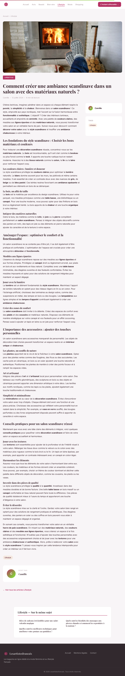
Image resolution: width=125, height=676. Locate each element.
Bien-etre (51, 4)
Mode (70, 4)
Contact (93, 653)
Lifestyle (61, 4)
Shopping (79, 4)
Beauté (41, 4)
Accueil (26, 4)
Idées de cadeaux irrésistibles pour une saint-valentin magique (38, 621)
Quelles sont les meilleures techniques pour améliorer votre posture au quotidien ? (38, 630)
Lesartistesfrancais (21, 653)
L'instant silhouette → (109, 4)
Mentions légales (80, 653)
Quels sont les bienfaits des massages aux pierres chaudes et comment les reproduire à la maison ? (85, 623)
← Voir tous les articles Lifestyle (17, 590)
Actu (34, 4)
